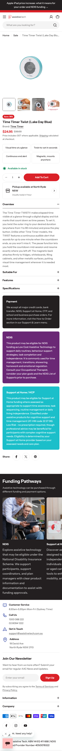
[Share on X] (26, 457)
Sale (15, 35)
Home (6, 35)
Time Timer (17, 126)
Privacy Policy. (10, 690)
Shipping (43, 135)
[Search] (55, 25)
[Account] (51, 17)
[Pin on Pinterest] (35, 457)
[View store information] (54, 190)
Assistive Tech (19, 741)
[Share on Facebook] (16, 457)
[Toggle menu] (4, 17)
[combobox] (31, 25)
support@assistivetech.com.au (26, 633)
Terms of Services (44, 686)
